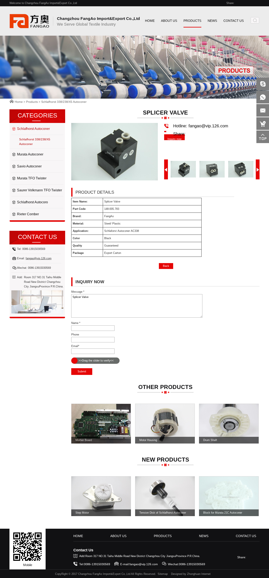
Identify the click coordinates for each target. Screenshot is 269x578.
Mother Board (83, 440)
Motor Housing (148, 440)
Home (19, 101)
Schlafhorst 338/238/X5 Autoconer (64, 101)
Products (32, 101)
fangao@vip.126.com (38, 258)
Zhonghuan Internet (199, 573)
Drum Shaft (210, 440)
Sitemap (163, 573)
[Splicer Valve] (114, 179)
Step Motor (82, 512)
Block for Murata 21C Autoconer (222, 512)
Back (166, 265)
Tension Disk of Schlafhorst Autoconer (162, 512)
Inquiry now (174, 139)
